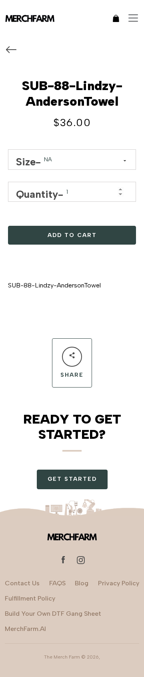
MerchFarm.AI (25, 629)
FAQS (57, 583)
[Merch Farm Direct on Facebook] (63, 559)
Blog (81, 583)
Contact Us (22, 583)
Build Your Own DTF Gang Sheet (53, 613)
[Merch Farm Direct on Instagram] (81, 559)
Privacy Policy (118, 583)
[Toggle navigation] (133, 18)
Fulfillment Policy (30, 598)
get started (72, 479)
